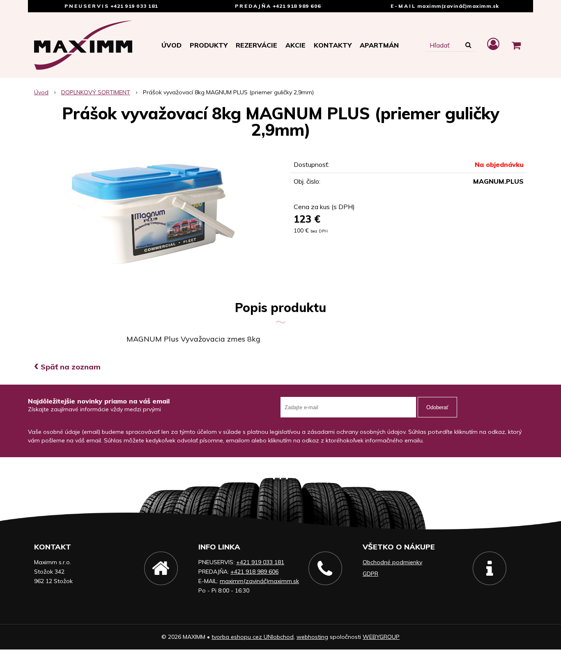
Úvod (171, 45)
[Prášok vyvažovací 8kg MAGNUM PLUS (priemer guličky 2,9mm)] (152, 213)
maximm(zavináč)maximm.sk (458, 6)
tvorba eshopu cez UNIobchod (253, 636)
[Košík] (516, 45)
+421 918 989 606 (297, 6)
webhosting (312, 636)
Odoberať (437, 407)
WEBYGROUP (381, 636)
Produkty (209, 45)
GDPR (370, 573)
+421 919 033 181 (134, 6)
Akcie (295, 45)
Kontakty (333, 45)
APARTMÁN (379, 45)
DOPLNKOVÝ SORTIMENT (95, 92)
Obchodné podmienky (392, 562)
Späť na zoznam (67, 366)
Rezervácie (256, 45)
